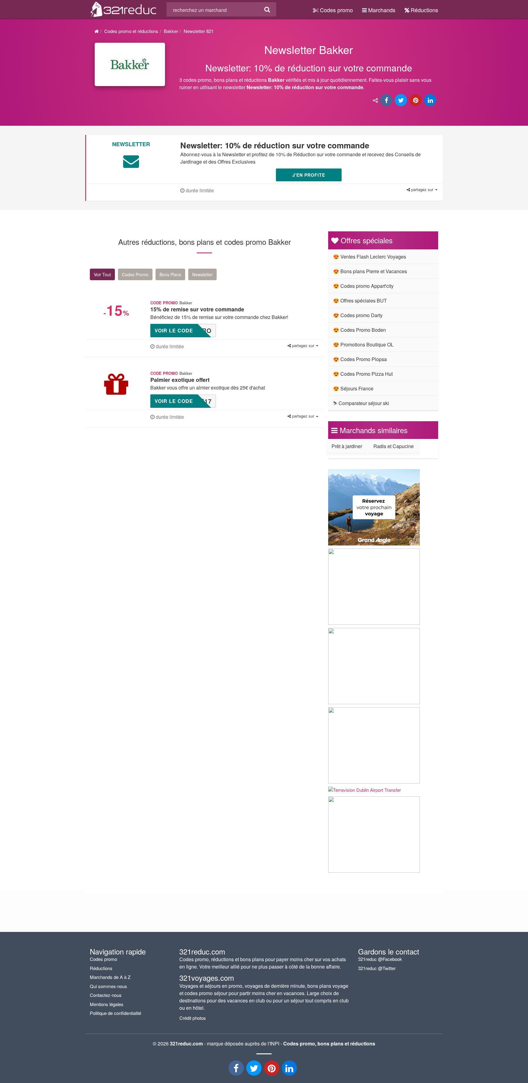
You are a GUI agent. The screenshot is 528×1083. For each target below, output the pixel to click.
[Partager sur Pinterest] (416, 100)
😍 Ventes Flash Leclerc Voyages (369, 256)
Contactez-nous (106, 995)
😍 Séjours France (353, 388)
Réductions (423, 10)
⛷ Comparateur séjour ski (361, 403)
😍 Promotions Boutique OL (363, 344)
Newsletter (202, 274)
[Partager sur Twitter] (401, 100)
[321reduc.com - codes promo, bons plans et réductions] (123, 8)
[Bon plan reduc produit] (309, 68)
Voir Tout (102, 274)
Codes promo (335, 10)
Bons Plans (170, 274)
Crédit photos (192, 1018)
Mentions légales (106, 1004)
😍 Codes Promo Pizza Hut (363, 373)
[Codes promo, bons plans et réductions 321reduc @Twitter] (254, 1070)
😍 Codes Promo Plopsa (360, 359)
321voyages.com (206, 977)
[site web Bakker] (129, 64)
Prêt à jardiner (347, 446)
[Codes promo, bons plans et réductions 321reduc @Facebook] (237, 1070)
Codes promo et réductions (131, 31)
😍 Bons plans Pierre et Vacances (370, 271)
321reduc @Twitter (377, 968)
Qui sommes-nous (108, 986)
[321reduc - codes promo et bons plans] (272, 1070)
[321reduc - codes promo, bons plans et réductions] (290, 1070)
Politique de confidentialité (115, 1013)
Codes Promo (135, 274)
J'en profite (308, 175)
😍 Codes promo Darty (358, 315)
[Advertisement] (148, 487)
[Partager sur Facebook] (387, 100)
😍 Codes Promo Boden (359, 329)
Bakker (171, 31)
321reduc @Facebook (380, 959)
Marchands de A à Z (110, 977)
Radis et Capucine (393, 446)
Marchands (381, 10)
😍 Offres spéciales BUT (360, 300)
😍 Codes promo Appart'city (363, 285)
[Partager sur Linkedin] (431, 100)
